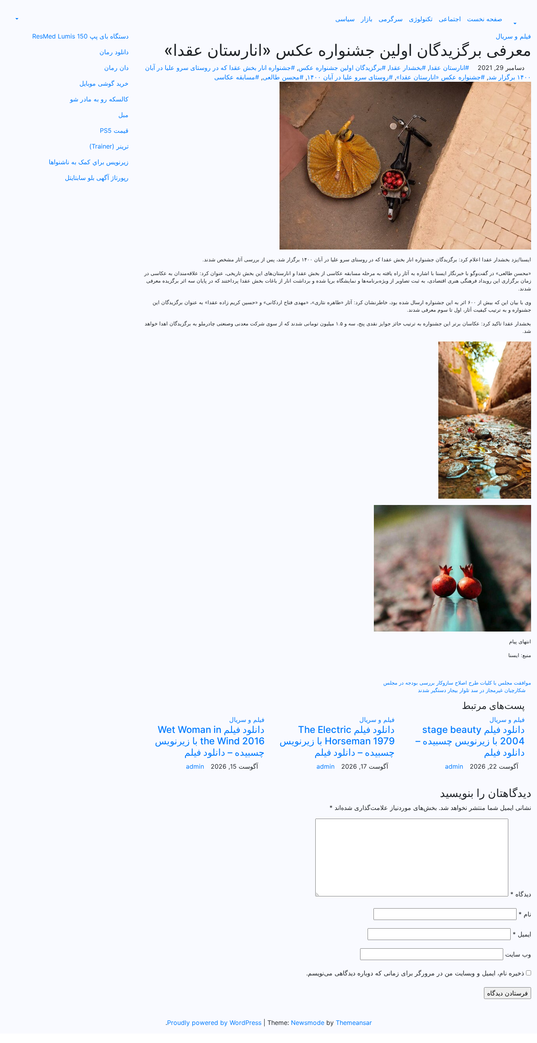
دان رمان (116, 68)
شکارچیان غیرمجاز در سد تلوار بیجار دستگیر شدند (472, 690)
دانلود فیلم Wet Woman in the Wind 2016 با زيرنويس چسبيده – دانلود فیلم (210, 741)
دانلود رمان (114, 52)
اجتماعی (450, 19)
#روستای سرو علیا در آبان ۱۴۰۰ (350, 77)
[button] (519, 24)
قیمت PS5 (114, 130)
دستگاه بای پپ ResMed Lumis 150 (80, 36)
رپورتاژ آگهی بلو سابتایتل (97, 178)
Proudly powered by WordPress (215, 1022)
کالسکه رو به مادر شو (99, 99)
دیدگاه (520, 894)
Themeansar (354, 1022)
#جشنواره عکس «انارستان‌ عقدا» (440, 77)
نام (525, 914)
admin (454, 766)
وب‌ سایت (518, 954)
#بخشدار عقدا (407, 68)
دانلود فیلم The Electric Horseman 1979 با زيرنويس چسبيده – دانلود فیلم (337, 741)
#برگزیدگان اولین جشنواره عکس (342, 68)
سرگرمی (391, 19)
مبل (123, 115)
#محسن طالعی (283, 77)
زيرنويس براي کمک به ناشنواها (89, 162)
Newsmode (307, 1022)
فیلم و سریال (513, 36)
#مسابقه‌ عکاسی (236, 77)
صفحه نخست (484, 19)
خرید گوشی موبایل (104, 83)
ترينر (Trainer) (109, 146)
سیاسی (345, 19)
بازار (366, 19)
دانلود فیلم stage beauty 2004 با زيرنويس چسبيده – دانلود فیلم (470, 741)
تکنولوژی (420, 19)
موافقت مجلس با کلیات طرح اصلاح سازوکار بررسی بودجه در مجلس (456, 683)
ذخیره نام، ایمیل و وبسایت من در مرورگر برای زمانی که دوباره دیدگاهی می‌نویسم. (415, 973)
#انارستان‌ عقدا (449, 68)
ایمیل (522, 934)
